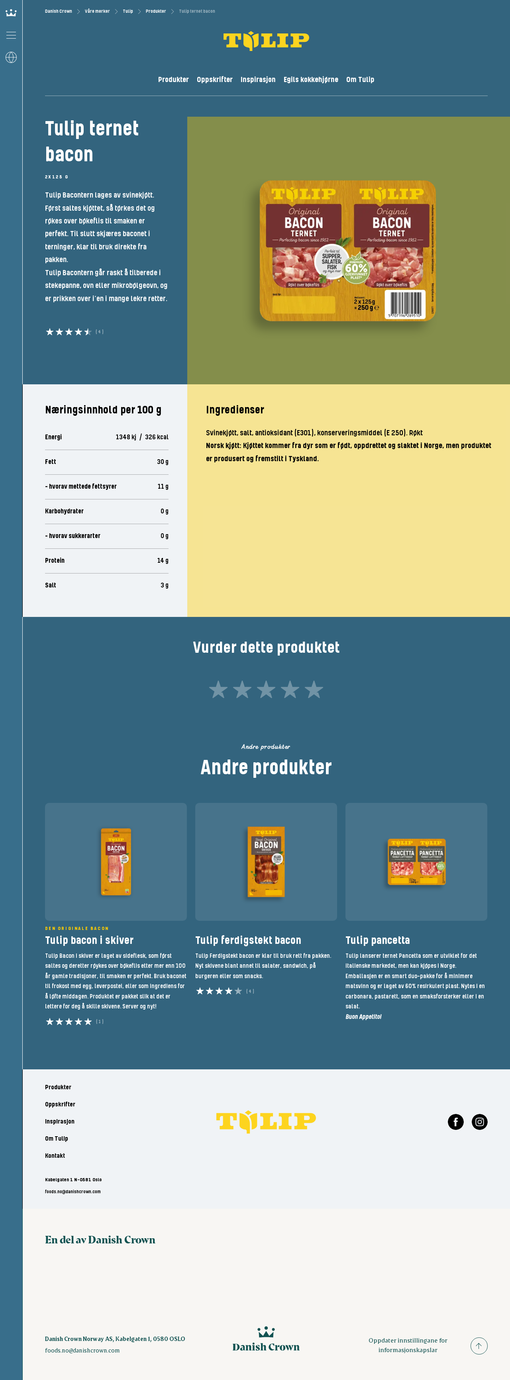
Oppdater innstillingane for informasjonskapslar (408, 1344)
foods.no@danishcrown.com (73, 1192)
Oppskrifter (215, 79)
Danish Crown (58, 11)
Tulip (128, 11)
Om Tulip (360, 79)
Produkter (156, 11)
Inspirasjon (258, 79)
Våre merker (97, 11)
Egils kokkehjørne (311, 79)
